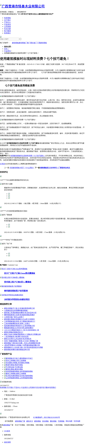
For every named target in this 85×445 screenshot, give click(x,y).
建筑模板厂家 (24, 43)
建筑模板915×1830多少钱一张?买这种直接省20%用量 (23, 347)
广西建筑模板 (42, 43)
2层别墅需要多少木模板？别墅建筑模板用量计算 (22, 345)
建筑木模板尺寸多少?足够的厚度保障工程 (19, 308)
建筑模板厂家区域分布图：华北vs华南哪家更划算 (22, 343)
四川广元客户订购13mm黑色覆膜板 (19, 273)
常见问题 (7, 29)
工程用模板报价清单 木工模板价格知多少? (19, 321)
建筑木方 (29, 421)
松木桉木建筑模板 (26, 376)
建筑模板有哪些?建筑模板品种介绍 (17, 349)
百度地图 (77, 421)
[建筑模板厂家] (22, 6)
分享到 (2, 164)
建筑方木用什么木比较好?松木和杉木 (17, 339)
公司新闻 (7, 26)
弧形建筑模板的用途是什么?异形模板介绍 (19, 326)
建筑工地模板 (21, 373)
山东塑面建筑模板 (26, 378)
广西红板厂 (33, 43)
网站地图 (69, 421)
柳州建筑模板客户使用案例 (16, 291)
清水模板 (45, 421)
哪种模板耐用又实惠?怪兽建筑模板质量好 (19, 315)
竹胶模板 (61, 421)
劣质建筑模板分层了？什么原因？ (22, 168)
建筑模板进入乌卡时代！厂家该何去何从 (55, 168)
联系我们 (7, 33)
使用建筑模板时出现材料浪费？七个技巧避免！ (27, 156)
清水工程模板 (21, 360)
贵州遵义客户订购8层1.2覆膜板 (17, 282)
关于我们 (7, 20)
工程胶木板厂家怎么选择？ (14, 317)
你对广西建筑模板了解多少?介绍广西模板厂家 (21, 341)
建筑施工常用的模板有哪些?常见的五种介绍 (20, 312)
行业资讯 (7, 24)
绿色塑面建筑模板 (26, 371)
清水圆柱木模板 (23, 363)
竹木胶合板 (19, 367)
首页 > (6, 49)
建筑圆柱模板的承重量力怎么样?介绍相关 (19, 319)
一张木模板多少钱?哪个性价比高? (16, 336)
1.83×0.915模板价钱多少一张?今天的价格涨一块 (21, 330)
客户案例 (7, 31)
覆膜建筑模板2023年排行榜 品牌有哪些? (18, 328)
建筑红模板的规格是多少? (13, 332)
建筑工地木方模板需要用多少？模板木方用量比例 (22, 334)
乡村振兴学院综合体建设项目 (17, 299)
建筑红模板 (19, 369)
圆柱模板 (53, 421)
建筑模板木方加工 (26, 358)
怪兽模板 (7, 18)
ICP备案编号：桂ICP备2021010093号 (46, 417)
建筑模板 (15, 43)
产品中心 (7, 22)
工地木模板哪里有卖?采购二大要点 (17, 323)
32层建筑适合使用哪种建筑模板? (16, 310)
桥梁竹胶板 (19, 365)
